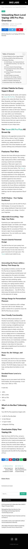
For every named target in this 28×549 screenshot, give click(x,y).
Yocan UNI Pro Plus (9, 97)
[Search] (25, 2)
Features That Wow (9, 60)
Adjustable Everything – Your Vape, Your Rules (15, 64)
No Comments (6, 25)
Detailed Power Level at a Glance (13, 78)
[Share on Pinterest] (19, 29)
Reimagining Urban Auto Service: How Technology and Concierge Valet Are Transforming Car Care (11, 511)
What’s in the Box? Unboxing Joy (12, 80)
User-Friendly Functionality (12, 75)
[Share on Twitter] (12, 29)
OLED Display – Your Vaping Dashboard (15, 62)
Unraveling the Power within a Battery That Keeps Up (15, 69)
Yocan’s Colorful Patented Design (14, 67)
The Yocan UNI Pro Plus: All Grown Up (13, 58)
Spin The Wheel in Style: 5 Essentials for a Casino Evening (20, 470)
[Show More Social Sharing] (24, 29)
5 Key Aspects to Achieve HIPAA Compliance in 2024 (8, 470)
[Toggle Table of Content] (23, 54)
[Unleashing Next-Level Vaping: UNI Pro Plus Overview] (14, 41)
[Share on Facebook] (5, 29)
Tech (3, 11)
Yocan (22, 168)
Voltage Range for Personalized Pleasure (13, 72)
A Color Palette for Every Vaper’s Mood (13, 56)
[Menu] (3, 2)
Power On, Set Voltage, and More (13, 77)
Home (3, 7)
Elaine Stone (6, 24)
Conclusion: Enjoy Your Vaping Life (12, 82)
